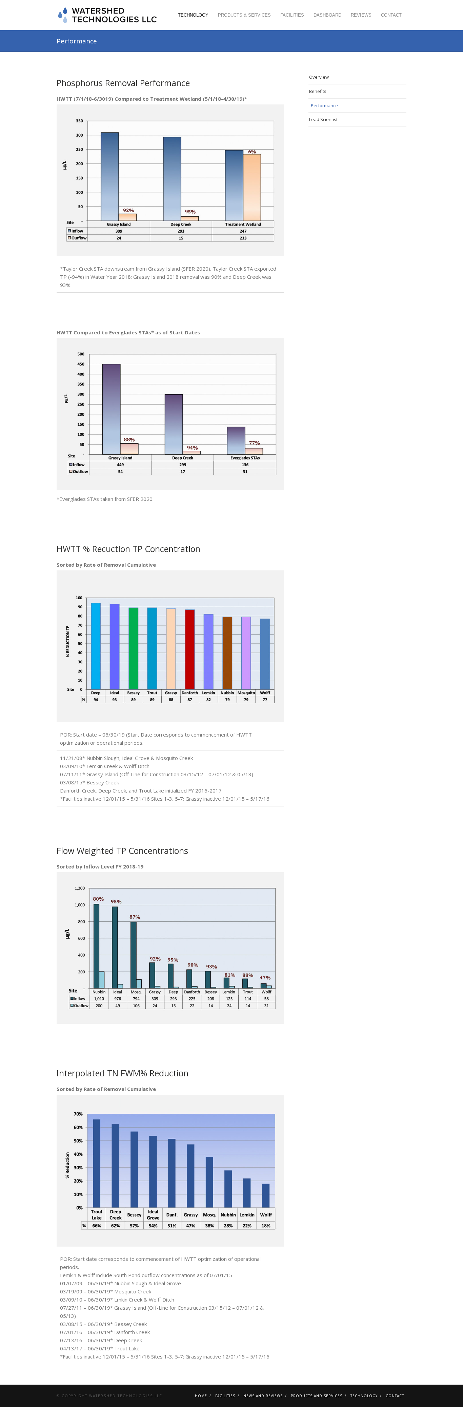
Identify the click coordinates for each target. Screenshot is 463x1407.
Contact (391, 15)
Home (201, 1395)
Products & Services (244, 15)
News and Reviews (263, 1395)
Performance (324, 105)
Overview (319, 77)
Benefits (317, 91)
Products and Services (316, 1395)
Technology (193, 15)
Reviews (361, 15)
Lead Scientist (323, 119)
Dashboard (327, 15)
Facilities (292, 15)
